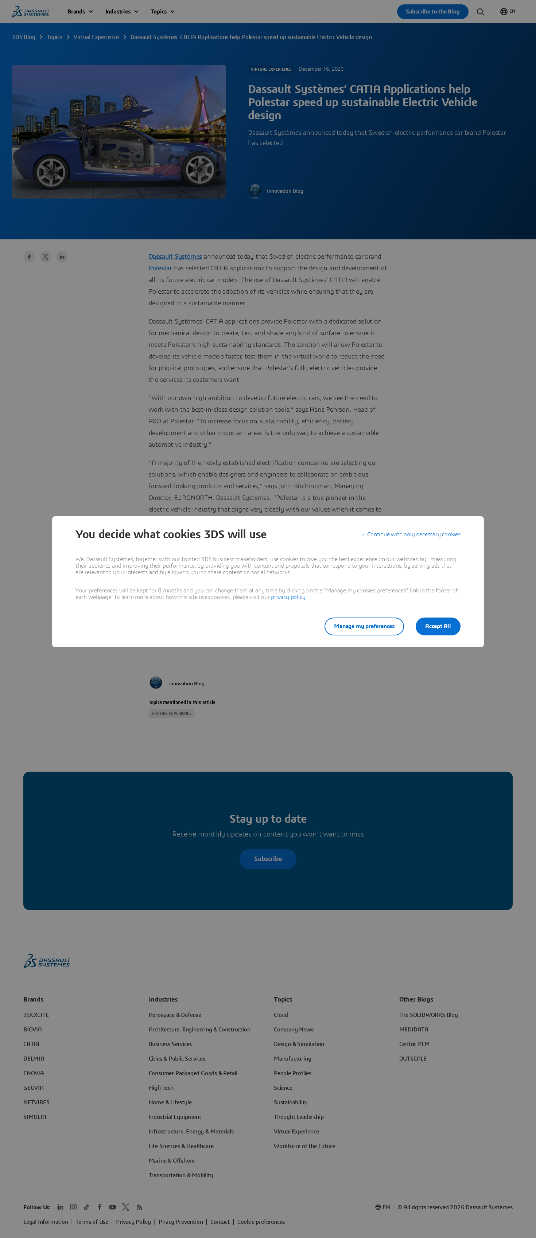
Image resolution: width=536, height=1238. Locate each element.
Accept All (438, 626)
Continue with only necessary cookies (414, 534)
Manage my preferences (364, 626)
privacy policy (288, 597)
